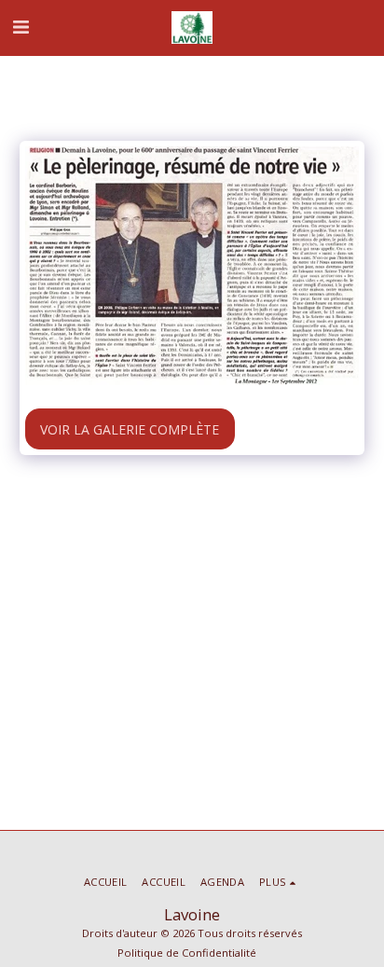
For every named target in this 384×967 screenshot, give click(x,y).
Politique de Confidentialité (186, 953)
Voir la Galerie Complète (129, 429)
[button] (20, 26)
